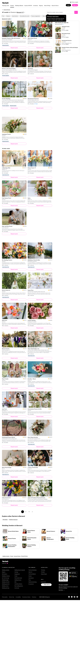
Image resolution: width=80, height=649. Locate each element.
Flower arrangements (35, 16)
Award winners (15, 16)
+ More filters (44, 16)
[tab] (12, 66)
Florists (11, 556)
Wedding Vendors (5, 556)
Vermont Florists (7, 9)
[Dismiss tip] (64, 16)
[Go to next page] (32, 511)
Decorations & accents (24, 16)
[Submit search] (76, 12)
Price (3, 16)
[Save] (25, 22)
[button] (11, 19)
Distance (8, 16)
